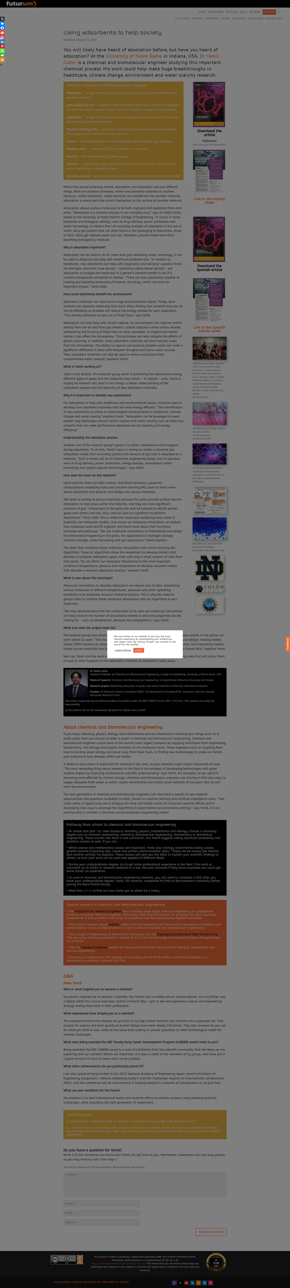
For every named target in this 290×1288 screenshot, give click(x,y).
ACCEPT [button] (138, 650)
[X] (2, 19)
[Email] (2, 55)
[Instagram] (2, 37)
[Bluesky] (2, 23)
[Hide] (1, 65)
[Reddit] (2, 32)
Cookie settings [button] (123, 650)
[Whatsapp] (2, 50)
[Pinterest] (2, 46)
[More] (2, 60)
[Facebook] (2, 28)
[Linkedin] (2, 41)
